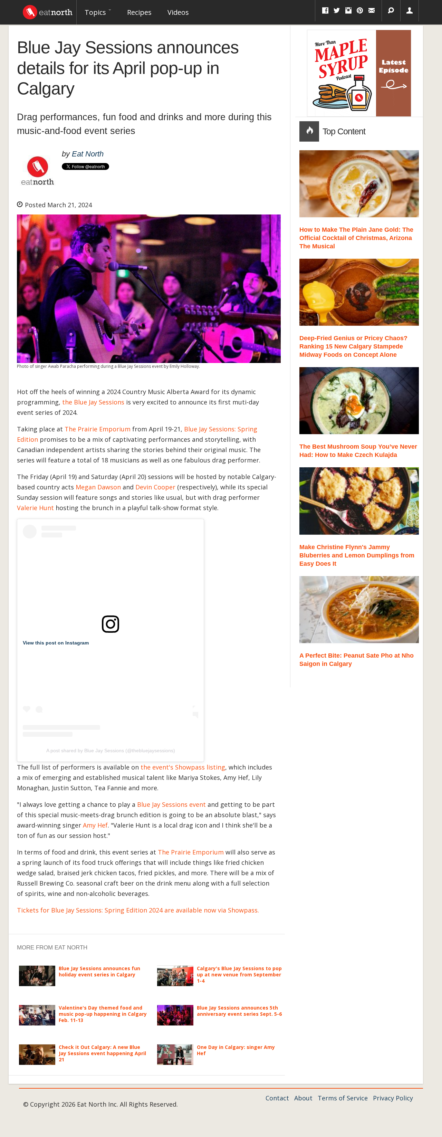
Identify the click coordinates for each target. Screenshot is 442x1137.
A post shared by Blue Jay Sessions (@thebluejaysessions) (110, 750)
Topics (96, 12)
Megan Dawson (98, 487)
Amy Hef (95, 825)
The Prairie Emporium (98, 429)
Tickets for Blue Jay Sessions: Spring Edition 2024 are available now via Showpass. (138, 910)
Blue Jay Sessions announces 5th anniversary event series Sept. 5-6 (239, 1010)
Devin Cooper (155, 487)
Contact (277, 1098)
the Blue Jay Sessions (93, 402)
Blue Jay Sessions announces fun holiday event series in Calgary (99, 971)
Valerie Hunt (35, 508)
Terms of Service (343, 1098)
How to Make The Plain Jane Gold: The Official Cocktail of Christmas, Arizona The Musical (356, 238)
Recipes (139, 12)
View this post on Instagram (56, 643)
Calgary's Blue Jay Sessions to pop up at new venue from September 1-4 (239, 974)
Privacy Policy (393, 1098)
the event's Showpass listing (183, 767)
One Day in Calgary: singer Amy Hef (236, 1050)
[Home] (47, 10)
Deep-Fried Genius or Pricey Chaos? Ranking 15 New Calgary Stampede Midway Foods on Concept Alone (353, 346)
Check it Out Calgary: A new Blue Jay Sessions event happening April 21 (102, 1053)
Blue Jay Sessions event (171, 804)
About (303, 1098)
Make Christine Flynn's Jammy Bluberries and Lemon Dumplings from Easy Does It (356, 555)
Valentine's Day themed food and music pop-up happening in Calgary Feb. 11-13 (103, 1013)
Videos (178, 12)
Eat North (88, 154)
